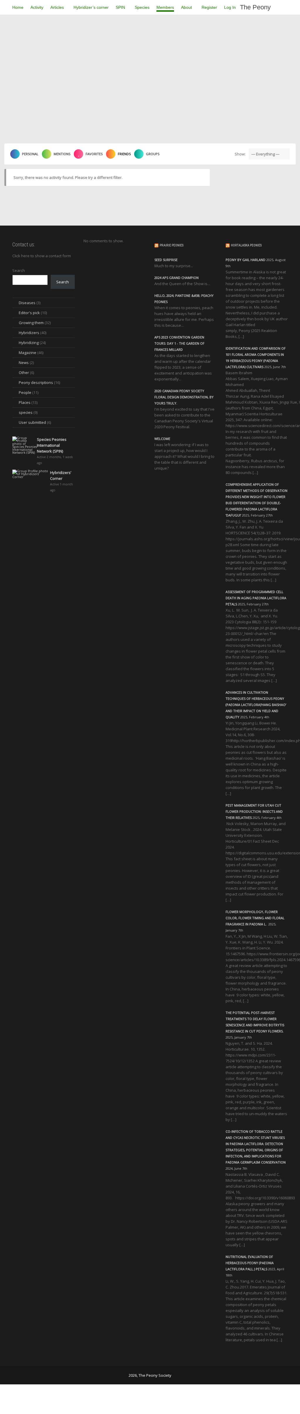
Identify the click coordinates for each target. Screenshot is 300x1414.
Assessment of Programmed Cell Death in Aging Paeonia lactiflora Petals (256, 598)
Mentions (62, 154)
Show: (240, 154)
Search (18, 270)
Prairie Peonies (171, 245)
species (26, 412)
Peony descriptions (36, 382)
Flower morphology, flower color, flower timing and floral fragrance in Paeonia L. (255, 918)
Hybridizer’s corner (91, 7)
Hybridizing (29, 342)
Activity (36, 7)
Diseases (27, 302)
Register (209, 7)
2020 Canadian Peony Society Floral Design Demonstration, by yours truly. (184, 397)
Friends (124, 154)
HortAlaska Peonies (246, 245)
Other (24, 372)
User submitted (32, 422)
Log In (230, 7)
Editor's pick (29, 312)
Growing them (31, 322)
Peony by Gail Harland (245, 260)
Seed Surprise (166, 260)
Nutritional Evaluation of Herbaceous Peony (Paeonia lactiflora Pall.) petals (250, 1262)
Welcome (162, 438)
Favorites (94, 154)
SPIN (121, 7)
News (24, 362)
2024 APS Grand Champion (176, 277)
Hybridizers (29, 332)
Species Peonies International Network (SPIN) (52, 445)
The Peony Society (255, 9)
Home (17, 7)
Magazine (27, 352)
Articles (57, 7)
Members (165, 7)
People (25, 392)
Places (24, 402)
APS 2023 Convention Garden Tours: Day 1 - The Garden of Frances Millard (179, 343)
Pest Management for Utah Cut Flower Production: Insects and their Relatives (254, 811)
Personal (30, 154)
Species (142, 7)
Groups (152, 154)
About (187, 7)
